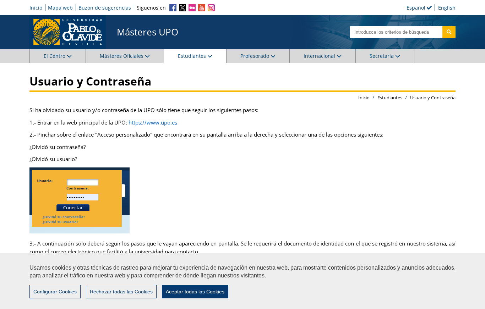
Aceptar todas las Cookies (195, 291)
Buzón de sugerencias (104, 7)
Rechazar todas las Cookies (121, 291)
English (447, 7)
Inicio (35, 7)
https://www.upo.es (153, 122)
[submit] (449, 32)
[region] (242, 281)
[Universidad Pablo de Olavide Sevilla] (67, 32)
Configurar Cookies (55, 291)
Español (417, 7)
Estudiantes (389, 97)
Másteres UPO (147, 32)
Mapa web (60, 7)
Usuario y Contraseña (433, 97)
